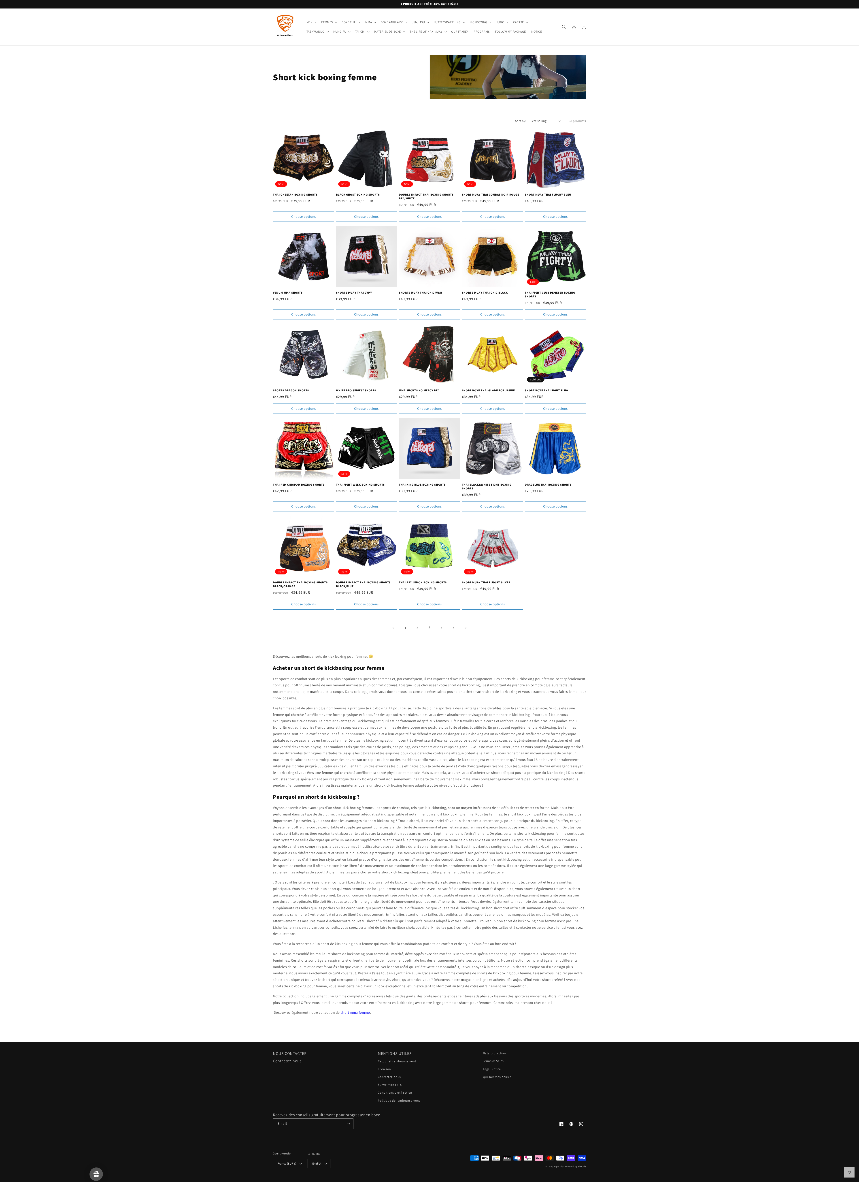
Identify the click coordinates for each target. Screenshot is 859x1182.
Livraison (384, 1069)
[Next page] (466, 628)
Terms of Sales (493, 1061)
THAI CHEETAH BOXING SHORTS (295, 194)
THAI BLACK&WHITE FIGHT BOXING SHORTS (486, 486)
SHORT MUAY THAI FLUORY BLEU (548, 194)
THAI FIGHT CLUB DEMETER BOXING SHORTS (550, 294)
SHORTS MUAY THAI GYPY (354, 292)
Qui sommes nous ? (497, 1077)
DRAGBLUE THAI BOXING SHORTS (548, 484)
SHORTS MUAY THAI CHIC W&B (420, 292)
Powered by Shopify (575, 1166)
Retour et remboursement (397, 1061)
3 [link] (430, 627)
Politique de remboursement (399, 1101)
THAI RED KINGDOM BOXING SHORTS (298, 484)
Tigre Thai (559, 1166)
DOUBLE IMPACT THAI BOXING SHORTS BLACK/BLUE (363, 584)
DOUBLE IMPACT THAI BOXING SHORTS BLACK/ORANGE (300, 584)
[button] (311, 22)
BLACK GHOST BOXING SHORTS (358, 194)
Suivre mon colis (390, 1085)
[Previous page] (393, 628)
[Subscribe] (348, 1123)
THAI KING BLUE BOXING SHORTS (422, 484)
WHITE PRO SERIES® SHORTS (356, 390)
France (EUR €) (287, 1163)
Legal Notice (492, 1069)
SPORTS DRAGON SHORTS (291, 390)
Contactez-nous (287, 1060)
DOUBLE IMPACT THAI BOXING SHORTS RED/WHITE (426, 196)
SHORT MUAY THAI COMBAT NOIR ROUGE (490, 194)
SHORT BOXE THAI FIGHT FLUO (546, 390)
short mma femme (355, 1012)
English (317, 1163)
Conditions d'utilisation (395, 1092)
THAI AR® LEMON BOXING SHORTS (423, 582)
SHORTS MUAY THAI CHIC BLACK (485, 292)
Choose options (303, 216)
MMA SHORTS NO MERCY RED (419, 390)
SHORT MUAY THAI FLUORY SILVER (486, 582)
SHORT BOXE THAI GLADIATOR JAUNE (488, 390)
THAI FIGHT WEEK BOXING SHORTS (360, 484)
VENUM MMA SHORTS (288, 292)
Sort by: (520, 121)
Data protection (494, 1053)
